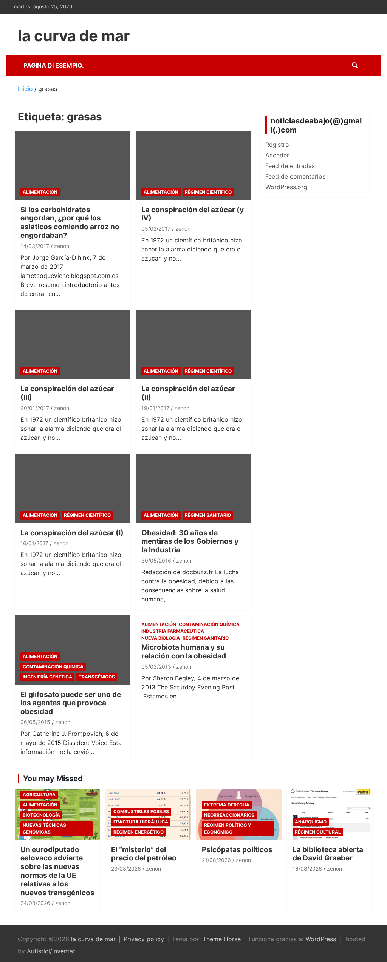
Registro (277, 144)
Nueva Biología (160, 638)
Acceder (277, 155)
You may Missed (53, 778)
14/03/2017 (34, 246)
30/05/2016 (156, 560)
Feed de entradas (290, 166)
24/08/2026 (35, 903)
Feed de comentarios (295, 176)
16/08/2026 (307, 868)
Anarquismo (311, 822)
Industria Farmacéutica (172, 631)
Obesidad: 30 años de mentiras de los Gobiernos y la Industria (189, 542)
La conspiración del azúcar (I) (72, 533)
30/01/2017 (34, 408)
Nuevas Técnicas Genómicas (44, 828)
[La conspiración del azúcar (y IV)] (193, 165)
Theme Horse (222, 939)
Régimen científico (208, 192)
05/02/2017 (155, 228)
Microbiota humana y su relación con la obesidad (183, 651)
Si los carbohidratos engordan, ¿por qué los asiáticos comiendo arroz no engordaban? (69, 222)
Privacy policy (144, 939)
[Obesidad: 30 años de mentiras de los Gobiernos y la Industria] (193, 488)
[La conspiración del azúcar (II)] (193, 344)
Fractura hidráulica (140, 822)
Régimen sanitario (208, 515)
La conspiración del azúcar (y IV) (192, 214)
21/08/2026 (216, 860)
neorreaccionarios (229, 815)
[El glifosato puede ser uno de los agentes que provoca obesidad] (72, 650)
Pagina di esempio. (53, 65)
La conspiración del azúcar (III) (67, 393)
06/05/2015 (35, 722)
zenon (61, 246)
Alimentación (40, 192)
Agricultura (39, 794)
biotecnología (41, 815)
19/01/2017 (155, 408)
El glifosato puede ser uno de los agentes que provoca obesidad (70, 703)
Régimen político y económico (227, 828)
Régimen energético (138, 832)
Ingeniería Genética (47, 677)
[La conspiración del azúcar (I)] (72, 488)
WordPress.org (286, 187)
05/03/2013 (156, 666)
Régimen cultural (318, 832)
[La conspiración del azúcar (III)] (72, 344)
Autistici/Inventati (52, 951)
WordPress (320, 939)
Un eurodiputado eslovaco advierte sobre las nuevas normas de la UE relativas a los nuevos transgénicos (57, 871)
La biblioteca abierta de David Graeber (328, 854)
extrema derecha (226, 805)
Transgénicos (97, 677)
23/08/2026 (126, 868)
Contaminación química (53, 666)
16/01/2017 (34, 543)
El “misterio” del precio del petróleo (143, 854)
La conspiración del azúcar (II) (188, 393)
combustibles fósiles (141, 811)
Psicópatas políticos (237, 849)
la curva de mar (74, 35)
